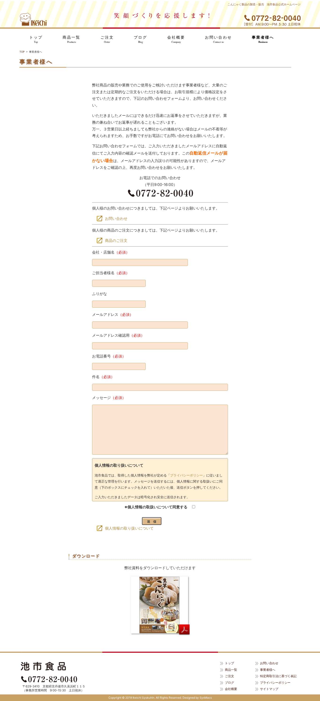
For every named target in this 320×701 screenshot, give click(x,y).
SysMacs (206, 697)
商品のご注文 (116, 240)
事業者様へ (263, 39)
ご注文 (107, 39)
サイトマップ (269, 689)
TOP (22, 51)
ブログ (140, 39)
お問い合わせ (218, 39)
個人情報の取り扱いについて (129, 528)
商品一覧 (71, 39)
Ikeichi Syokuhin (143, 697)
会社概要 (176, 39)
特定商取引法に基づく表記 (278, 676)
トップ (36, 39)
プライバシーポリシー (186, 475)
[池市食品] (33, 19)
